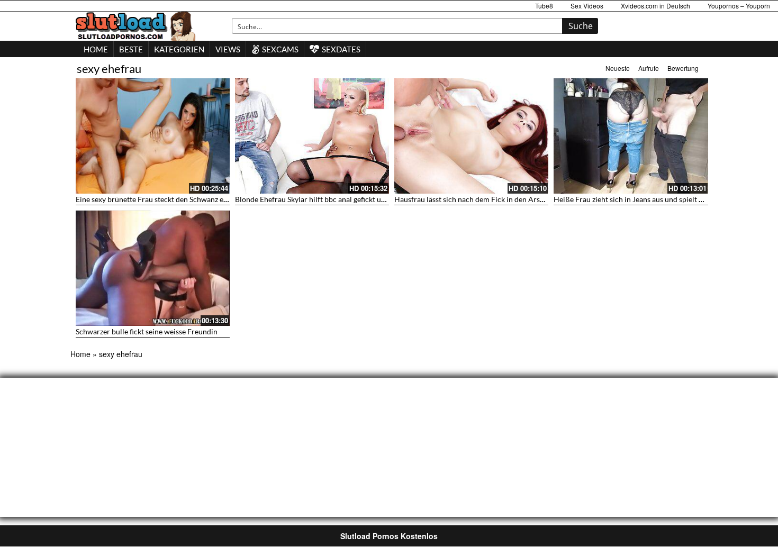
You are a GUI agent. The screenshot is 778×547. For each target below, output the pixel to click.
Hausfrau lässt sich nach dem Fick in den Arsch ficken (481, 199)
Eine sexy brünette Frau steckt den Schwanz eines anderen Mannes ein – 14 (198, 199)
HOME (96, 49)
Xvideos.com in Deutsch (655, 5)
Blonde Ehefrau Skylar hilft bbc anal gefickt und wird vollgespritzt (342, 199)
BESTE (131, 49)
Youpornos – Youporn (739, 5)
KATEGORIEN (179, 49)
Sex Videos (587, 5)
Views (227, 49)
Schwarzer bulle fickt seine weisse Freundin (147, 331)
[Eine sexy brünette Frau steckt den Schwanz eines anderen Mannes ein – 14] (153, 136)
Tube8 (544, 5)
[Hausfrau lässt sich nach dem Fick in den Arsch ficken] (471, 136)
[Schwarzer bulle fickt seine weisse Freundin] (153, 268)
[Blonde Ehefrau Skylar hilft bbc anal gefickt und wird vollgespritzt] (312, 136)
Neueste (617, 67)
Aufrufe (648, 67)
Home (80, 354)
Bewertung (683, 67)
